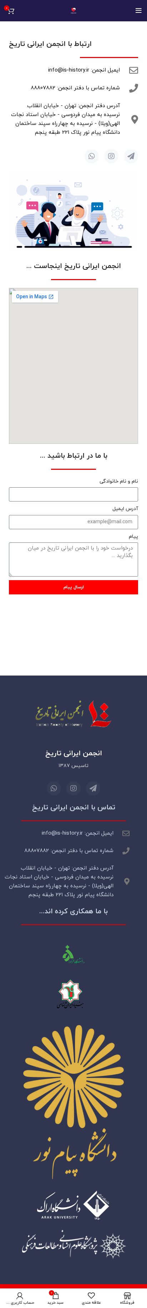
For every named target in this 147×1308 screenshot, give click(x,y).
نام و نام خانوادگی (119, 481)
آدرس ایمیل (125, 508)
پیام (133, 536)
